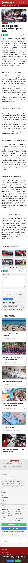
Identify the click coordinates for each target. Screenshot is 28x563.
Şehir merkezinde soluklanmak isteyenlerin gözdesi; (13, 404)
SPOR (9, 513)
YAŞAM (9, 519)
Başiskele (16, 477)
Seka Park (4, 477)
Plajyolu (10, 477)
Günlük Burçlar (18, 520)
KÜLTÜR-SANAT (11, 517)
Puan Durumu (18, 517)
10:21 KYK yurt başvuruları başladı (12, 6)
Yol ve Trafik (17, 511)
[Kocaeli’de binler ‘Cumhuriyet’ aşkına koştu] (7, 256)
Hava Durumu (18, 515)
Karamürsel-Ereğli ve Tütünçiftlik (9, 479)
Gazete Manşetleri (19, 518)
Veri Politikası (4, 551)
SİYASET (3, 515)
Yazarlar (5, 497)
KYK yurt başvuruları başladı (12, 381)
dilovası (23, 486)
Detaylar (10, 561)
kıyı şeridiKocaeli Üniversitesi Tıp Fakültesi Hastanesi (13, 481)
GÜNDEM (5, 22)
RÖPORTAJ (10, 520)
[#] (14, 461)
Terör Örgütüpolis (15, 486)
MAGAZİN (10, 511)
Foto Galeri (6, 495)
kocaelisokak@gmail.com (9, 534)
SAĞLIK (2, 521)
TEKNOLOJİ (10, 515)
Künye (5, 503)
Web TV (5, 492)
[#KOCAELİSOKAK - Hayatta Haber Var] (7, 2)
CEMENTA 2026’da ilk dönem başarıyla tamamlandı (12, 358)
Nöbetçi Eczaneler (19, 513)
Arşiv (4, 500)
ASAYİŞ (3, 513)
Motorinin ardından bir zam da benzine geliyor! (13, 450)
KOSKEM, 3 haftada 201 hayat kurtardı (13, 335)
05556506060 (15, 528)
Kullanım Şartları (5, 552)
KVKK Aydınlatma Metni (6, 554)
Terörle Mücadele (6, 486)
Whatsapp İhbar (15, 525)
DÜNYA (2, 519)
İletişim (5, 506)
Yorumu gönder (8, 299)
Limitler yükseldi (8, 427)
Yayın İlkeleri (4, 549)
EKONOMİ (3, 517)
